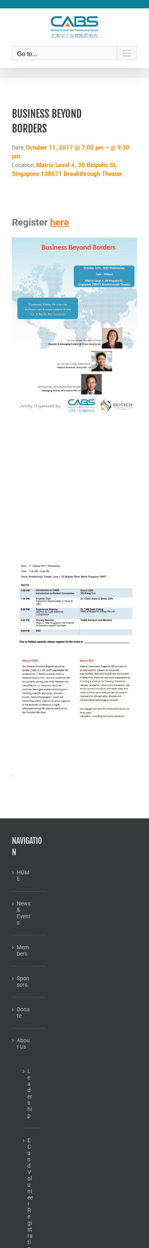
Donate (23, 1012)
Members (23, 950)
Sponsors (23, 981)
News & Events (24, 913)
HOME (23, 875)
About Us (23, 1043)
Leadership (29, 1093)
